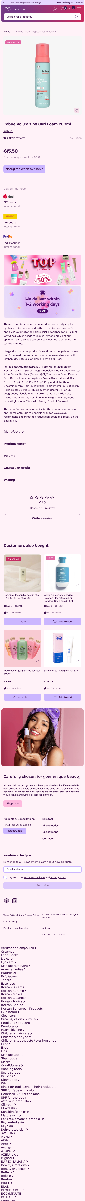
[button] (12, 803)
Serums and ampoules (17, 948)
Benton (6, 1179)
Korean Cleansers (14, 998)
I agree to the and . (37, 877)
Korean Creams (12, 987)
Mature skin (9, 1115)
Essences (8, 983)
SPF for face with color (18, 1090)
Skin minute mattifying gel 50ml (61, 670)
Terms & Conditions (34, 877)
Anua (5, 1144)
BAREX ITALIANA (13, 1161)
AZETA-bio (8, 1154)
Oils (3, 1083)
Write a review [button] (42, 518)
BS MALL (7, 1197)
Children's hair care (15, 1033)
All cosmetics (50, 825)
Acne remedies (12, 969)
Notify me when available (24, 169)
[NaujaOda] (14, 9)
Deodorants (10, 1026)
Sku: (73, 138)
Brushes (7, 1076)
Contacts (48, 838)
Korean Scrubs (12, 1005)
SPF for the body (13, 1097)
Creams (6, 951)
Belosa (6, 1176)
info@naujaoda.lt (21, 825)
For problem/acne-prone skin (22, 1119)
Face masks (9, 955)
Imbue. (8, 131)
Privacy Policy (58, 877)
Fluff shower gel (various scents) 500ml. (22, 672)
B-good (6, 1158)
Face (4, 1044)
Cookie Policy (10, 921)
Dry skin (7, 1126)
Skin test (47, 819)
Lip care (7, 958)
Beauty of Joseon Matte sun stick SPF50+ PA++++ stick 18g (22, 596)
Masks (5, 1062)
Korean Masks (11, 994)
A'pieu (5, 1136)
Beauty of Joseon (14, 1169)
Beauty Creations (14, 1165)
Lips (4, 1051)
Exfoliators (9, 976)
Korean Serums (12, 990)
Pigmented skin (12, 1122)
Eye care (7, 962)
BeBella (6, 1172)
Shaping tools (11, 1069)
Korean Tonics (11, 1001)
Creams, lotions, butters (18, 1019)
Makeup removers (14, 966)
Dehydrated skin (13, 1129)
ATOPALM (8, 1151)
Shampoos (9, 1058)
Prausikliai (8, 973)
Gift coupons (50, 832)
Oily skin (7, 1104)
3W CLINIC (8, 1133)
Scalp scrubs (10, 1072)
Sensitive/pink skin (15, 1112)
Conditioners (10, 1065)
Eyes (4, 1047)
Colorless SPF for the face (20, 1094)
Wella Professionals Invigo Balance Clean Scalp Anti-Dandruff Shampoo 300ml (58, 598)
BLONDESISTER (12, 1190)
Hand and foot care (15, 1023)
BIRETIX (6, 1183)
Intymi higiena (11, 1030)
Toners (6, 980)
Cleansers (8, 1015)
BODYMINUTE (11, 1193)
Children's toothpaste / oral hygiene (27, 1040)
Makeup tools (11, 1055)
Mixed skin (9, 1108)
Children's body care (16, 1037)
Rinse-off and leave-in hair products (27, 1087)
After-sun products (15, 1101)
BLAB (5, 1186)
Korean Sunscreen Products (22, 1008)
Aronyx (6, 1147)
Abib (4, 1140)
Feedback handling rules (15, 928)
